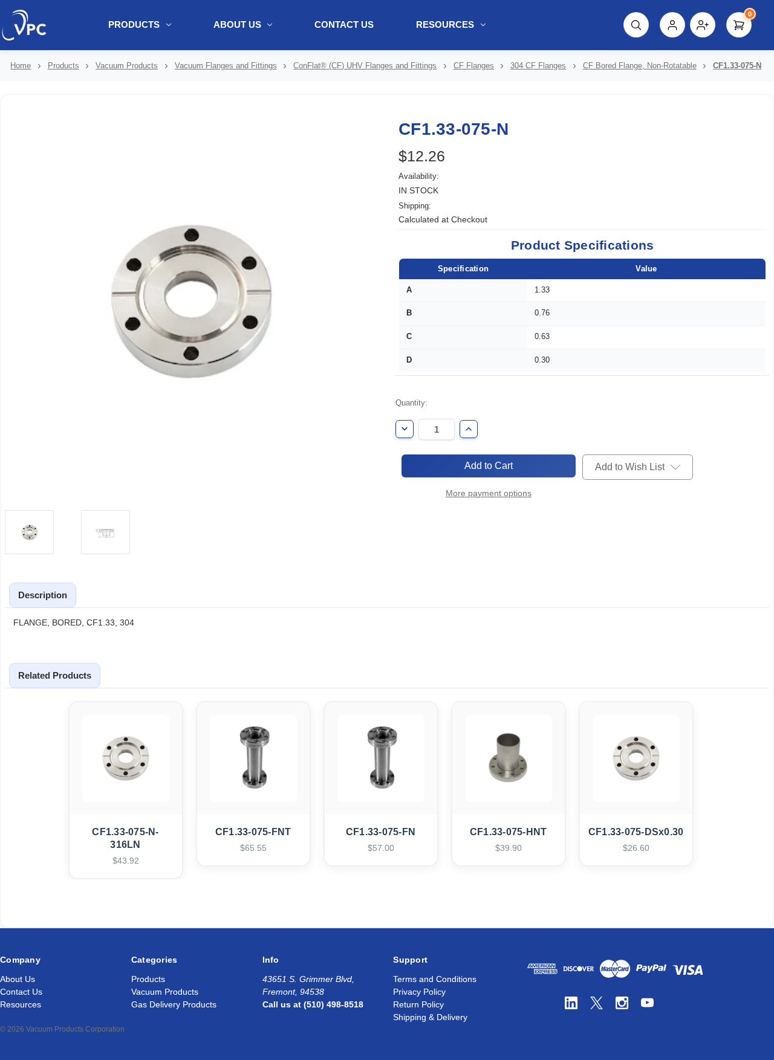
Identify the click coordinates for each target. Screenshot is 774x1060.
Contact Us (344, 24)
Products (134, 24)
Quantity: (411, 402)
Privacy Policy (419, 992)
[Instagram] (622, 1003)
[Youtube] (647, 1003)
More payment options (489, 493)
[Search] (636, 24)
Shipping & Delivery (430, 1017)
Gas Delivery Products (173, 1004)
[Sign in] (672, 24)
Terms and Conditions (434, 979)
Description (42, 595)
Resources (445, 24)
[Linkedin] (571, 1003)
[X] (596, 1003)
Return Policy (418, 1004)
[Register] (702, 24)
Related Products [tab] (54, 675)
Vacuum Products (164, 992)
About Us (237, 24)
